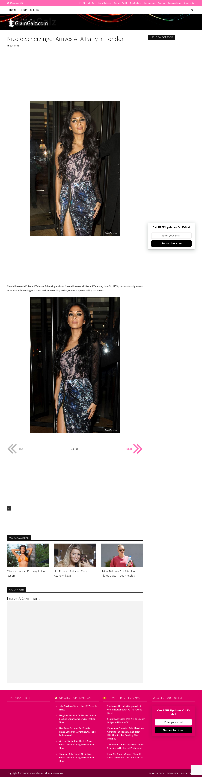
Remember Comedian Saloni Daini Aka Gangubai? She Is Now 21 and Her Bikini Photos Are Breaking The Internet (125, 733)
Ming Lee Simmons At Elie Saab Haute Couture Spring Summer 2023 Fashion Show (77, 719)
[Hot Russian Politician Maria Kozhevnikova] (75, 555)
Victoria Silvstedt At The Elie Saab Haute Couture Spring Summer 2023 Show (76, 744)
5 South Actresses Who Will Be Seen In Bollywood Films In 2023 (126, 720)
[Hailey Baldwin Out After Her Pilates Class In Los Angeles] (122, 555)
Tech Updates (135, 3)
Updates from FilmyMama (124, 698)
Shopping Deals (174, 3)
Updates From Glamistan (75, 698)
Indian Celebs (30, 10)
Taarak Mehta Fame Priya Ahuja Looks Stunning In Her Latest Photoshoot (125, 746)
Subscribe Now (171, 243)
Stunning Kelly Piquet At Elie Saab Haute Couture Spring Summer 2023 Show (76, 757)
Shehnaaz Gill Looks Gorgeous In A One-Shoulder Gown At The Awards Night (124, 710)
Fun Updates (149, 3)
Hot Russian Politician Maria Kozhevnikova (70, 573)
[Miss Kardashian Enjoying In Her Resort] (28, 555)
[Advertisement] (75, 74)
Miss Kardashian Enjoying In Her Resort (26, 573)
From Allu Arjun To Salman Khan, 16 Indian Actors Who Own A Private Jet (125, 756)
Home (12, 10)
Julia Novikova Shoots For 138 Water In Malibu (78, 708)
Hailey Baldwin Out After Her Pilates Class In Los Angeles (118, 573)
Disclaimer (172, 773)
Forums (161, 3)
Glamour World (120, 3)
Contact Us (189, 3)
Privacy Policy (156, 773)
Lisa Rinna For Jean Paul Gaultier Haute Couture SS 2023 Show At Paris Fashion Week (77, 732)
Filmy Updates (104, 3)
